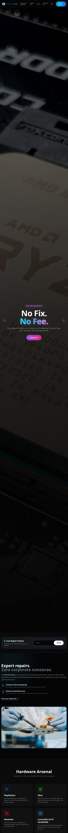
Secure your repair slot (8, 698)
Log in (52, 4)
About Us (32, 4)
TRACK (58, 643)
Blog (38, 4)
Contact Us (45, 4)
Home (16, 4)
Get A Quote (61, 4)
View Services (43, 338)
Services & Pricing (23, 4)
